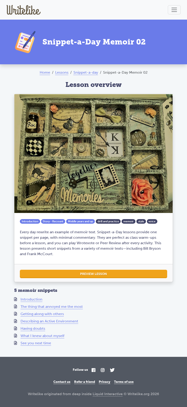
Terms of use (124, 382)
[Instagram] (102, 370)
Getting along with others (42, 314)
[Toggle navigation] (174, 9)
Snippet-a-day (85, 72)
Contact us (61, 382)
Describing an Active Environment (49, 321)
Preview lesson (93, 274)
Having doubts (33, 328)
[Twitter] (112, 370)
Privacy (104, 382)
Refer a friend (84, 382)
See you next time (36, 343)
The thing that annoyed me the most (52, 306)
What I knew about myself (42, 336)
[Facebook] (93, 370)
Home (45, 72)
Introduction (31, 299)
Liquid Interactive (108, 394)
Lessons (61, 72)
